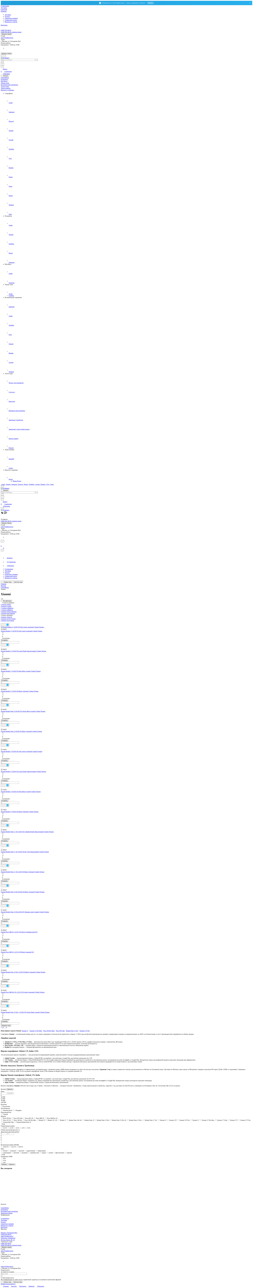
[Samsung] (12, 110)
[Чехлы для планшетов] (12, 381)
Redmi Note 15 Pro (72, 1031)
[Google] (12, 138)
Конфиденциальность (8, 1284)
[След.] (7, 1027)
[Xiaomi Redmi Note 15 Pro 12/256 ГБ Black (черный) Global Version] (1, 968)
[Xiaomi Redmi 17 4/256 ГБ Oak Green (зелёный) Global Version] (23, 627)
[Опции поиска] (2, 62)
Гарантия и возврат (11, 18)
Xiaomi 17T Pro (84, 1031)
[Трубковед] (5, 58)
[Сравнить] (5, 624)
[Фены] (12, 477)
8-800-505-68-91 (6, 1234)
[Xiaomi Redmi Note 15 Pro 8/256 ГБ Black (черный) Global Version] (1, 888)
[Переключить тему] (2, 512)
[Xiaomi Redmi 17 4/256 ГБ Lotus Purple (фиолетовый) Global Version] (1, 647)
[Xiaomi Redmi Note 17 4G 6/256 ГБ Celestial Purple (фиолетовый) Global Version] (1, 828)
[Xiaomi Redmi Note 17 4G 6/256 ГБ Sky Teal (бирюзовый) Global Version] (1, 848)
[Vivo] (12, 157)
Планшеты (4, 1209)
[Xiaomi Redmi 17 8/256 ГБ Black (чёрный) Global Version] (1, 808)
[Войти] (2, 543)
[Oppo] (12, 184)
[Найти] (2, 64)
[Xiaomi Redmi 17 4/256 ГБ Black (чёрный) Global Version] (1, 687)
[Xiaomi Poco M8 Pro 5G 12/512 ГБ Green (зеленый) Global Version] (1, 988)
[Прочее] (12, 446)
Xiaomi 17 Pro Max (36, 1031)
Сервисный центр (11, 20)
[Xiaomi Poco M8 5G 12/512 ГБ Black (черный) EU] (1, 948)
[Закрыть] (2, 550)
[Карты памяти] (12, 437)
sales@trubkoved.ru (7, 38)
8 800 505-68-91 (6, 30)
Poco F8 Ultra (60, 1031)
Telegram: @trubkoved (8, 1238)
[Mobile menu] (2, 508)
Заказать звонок (6, 34)
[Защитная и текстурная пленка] (12, 427)
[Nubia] (12, 175)
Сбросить (10, 1089)
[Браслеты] (12, 399)
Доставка (8, 15)
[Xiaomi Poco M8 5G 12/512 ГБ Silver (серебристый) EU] (1, 928)
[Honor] (12, 194)
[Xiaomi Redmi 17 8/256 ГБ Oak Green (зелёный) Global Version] (1, 747)
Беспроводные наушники (9, 1211)
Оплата (7, 16)
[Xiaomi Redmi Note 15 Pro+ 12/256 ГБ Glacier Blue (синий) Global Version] (1, 1008)
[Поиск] (2, 67)
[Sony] (12, 212)
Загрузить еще (6, 1025)
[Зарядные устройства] (12, 418)
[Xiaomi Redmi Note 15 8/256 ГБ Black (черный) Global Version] (1, 727)
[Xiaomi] (12, 129)
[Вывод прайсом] (6, 622)
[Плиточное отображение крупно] (1, 622)
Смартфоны (5, 1208)
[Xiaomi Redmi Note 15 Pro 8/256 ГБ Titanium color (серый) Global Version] (1, 908)
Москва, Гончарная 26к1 (9, 1233)
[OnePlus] (12, 147)
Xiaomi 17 (25, 1031)
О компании (5, 1218)
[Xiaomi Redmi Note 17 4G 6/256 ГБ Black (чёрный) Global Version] (1, 868)
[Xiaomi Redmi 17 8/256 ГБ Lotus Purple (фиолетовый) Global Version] (1, 767)
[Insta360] (12, 457)
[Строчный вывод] (4, 622)
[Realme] (12, 166)
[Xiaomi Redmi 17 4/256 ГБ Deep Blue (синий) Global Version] (1, 667)
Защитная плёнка (6, 1213)
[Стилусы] (12, 390)
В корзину (5, 640)
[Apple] (12, 101)
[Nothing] (12, 203)
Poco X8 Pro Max (49, 1031)
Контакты (4, 1227)
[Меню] (2, 486)
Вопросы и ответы (11, 22)
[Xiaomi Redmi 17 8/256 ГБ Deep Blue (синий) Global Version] (1, 787)
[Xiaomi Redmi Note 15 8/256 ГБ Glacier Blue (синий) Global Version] (1, 707)
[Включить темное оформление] (3, 56)
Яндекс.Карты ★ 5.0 (8, 1240)
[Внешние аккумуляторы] (12, 409)
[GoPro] (12, 466)
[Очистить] (36, 60)
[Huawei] (12, 119)
